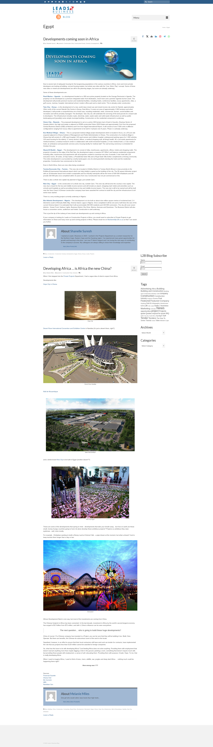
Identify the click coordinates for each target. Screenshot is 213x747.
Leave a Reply (48, 257)
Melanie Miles (50, 273)
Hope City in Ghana (50, 284)
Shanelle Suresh (50, 43)
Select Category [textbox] (147, 346)
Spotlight (159, 316)
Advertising (146, 288)
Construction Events (79, 43)
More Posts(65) (75, 702)
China (54, 709)
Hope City (101, 709)
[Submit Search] (145, 1)
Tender (144, 318)
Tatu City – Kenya (50, 107)
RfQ (167, 313)
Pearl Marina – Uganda (51, 96)
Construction (51, 253)
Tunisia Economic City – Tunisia (55, 169)
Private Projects (69, 276)
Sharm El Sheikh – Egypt (52, 150)
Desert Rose (73, 709)
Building (50, 709)
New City (60, 460)
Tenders (152, 318)
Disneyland (87, 709)
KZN (142, 306)
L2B (145, 306)
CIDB (158, 293)
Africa (45, 253)
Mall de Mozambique (50, 391)
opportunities (146, 311)
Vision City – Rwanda (51, 122)
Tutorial (148, 320)
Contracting (66, 709)
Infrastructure (107, 709)
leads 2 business (161, 306)
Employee (150, 298)
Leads (87, 253)
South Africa (152, 316)
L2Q (149, 306)
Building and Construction (152, 291)
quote (143, 313)
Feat (160, 298)
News (160, 308)
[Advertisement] (155, 77)
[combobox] (153, 333)
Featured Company (160, 301)
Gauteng (143, 303)
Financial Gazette (49, 675)
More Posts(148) (72, 246)
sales (142, 316)
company (164, 293)
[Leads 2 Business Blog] (63, 12)
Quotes (149, 313)
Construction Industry (60, 253)
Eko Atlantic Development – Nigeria (56, 200)
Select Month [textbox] (146, 333)
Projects (92, 253)
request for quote (158, 313)
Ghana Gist (47, 678)
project (155, 311)
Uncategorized (95, 43)
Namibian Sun (48, 684)
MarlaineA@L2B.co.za (115, 219)
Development (80, 709)
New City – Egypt (49, 184)
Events (155, 298)
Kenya (84, 253)
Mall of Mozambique (117, 709)
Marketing (145, 308)
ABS (44, 682)
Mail (64, 246)
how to (149, 303)
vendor (153, 320)
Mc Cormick (47, 680)
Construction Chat (69, 43)
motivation (153, 308)
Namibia (124, 709)
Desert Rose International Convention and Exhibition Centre (64, 328)
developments (70, 253)
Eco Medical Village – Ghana (54, 133)
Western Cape (164, 320)
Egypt (75, 253)
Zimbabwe (45, 711)
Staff (164, 316)
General (88, 43)
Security (146, 316)
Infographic (156, 303)
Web (68, 702)
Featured (145, 300)
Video (158, 320)
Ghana (80, 253)
